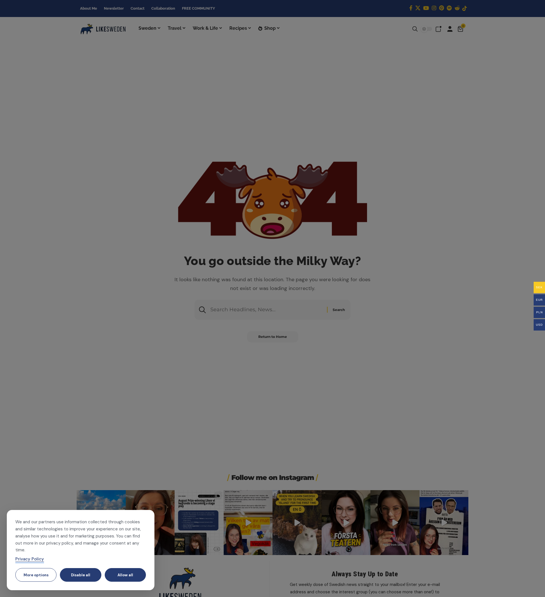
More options (36, 575)
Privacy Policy (29, 559)
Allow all (125, 575)
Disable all (80, 575)
